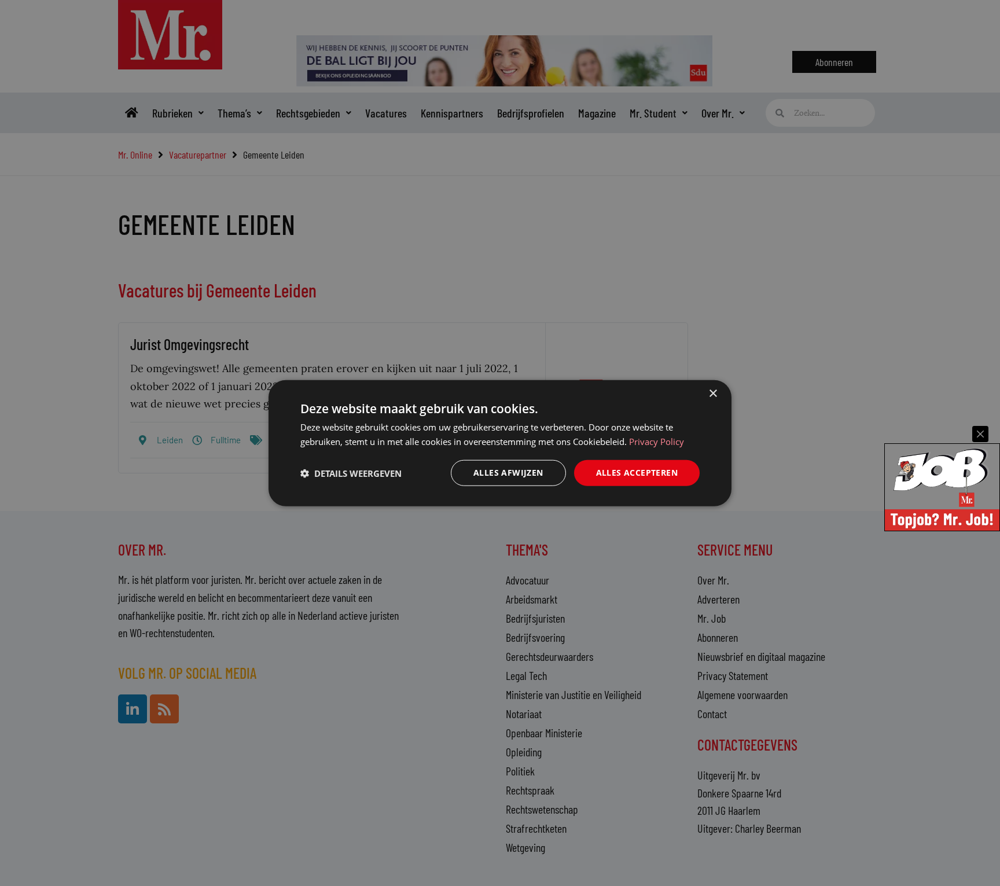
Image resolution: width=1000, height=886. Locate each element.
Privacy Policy (656, 441)
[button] (351, 472)
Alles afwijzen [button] (508, 472)
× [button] (712, 393)
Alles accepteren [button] (637, 472)
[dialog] (500, 443)
